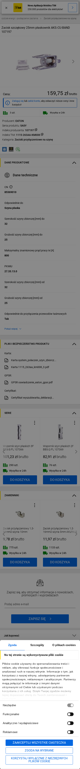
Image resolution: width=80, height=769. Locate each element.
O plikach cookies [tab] (64, 645)
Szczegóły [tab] (37, 645)
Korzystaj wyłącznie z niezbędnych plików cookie (39, 760)
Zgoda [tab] (12, 645)
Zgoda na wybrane (39, 750)
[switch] (70, 714)
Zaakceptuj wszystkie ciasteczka (39, 742)
